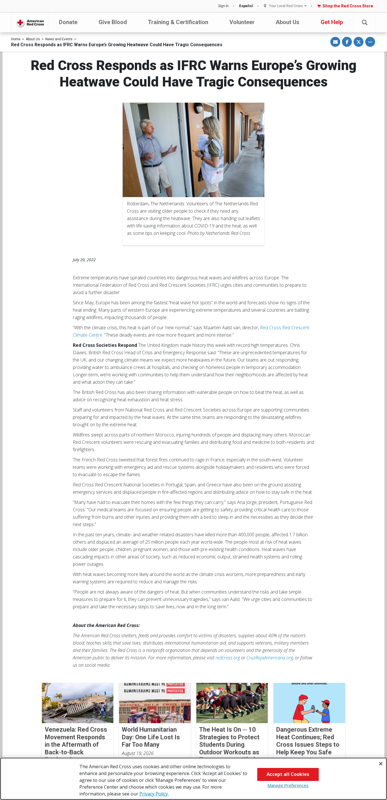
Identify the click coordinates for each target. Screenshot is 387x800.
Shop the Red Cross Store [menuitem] (347, 6)
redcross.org (228, 658)
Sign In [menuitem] (223, 6)
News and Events (59, 39)
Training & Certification (178, 22)
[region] (193, 778)
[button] (364, 22)
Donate (68, 22)
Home (15, 39)
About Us (287, 22)
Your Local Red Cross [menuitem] (286, 6)
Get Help (332, 22)
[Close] (381, 763)
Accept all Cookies (288, 774)
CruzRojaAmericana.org (269, 658)
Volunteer (242, 22)
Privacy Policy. (154, 794)
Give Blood (113, 22)
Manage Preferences (288, 785)
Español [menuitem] (246, 6)
